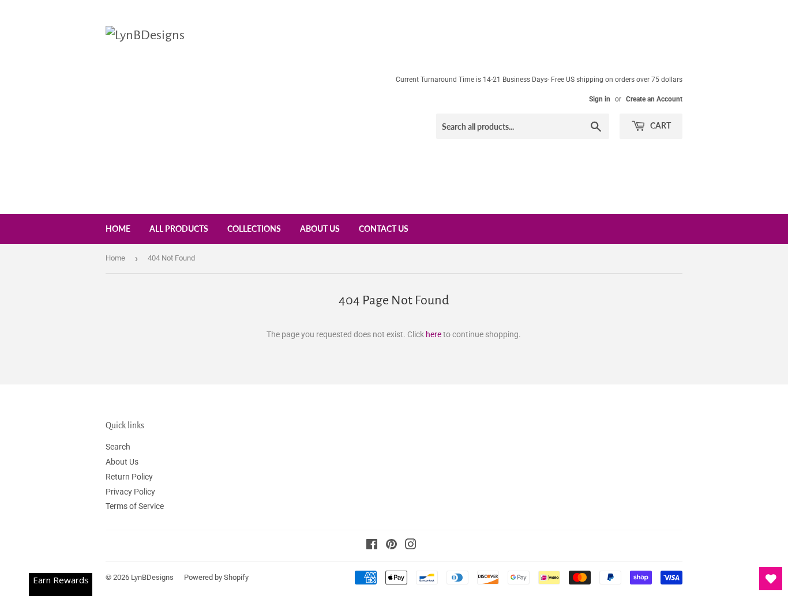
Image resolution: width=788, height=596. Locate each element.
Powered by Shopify (216, 577)
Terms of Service (135, 506)
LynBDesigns (152, 577)
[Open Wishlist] (770, 578)
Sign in (599, 99)
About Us (320, 228)
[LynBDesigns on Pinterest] (391, 545)
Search (118, 446)
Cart (659, 125)
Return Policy (129, 476)
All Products (178, 228)
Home (118, 228)
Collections (254, 228)
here (433, 334)
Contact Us (383, 228)
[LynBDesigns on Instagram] (410, 545)
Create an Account (654, 99)
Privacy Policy (130, 491)
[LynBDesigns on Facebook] (372, 545)
